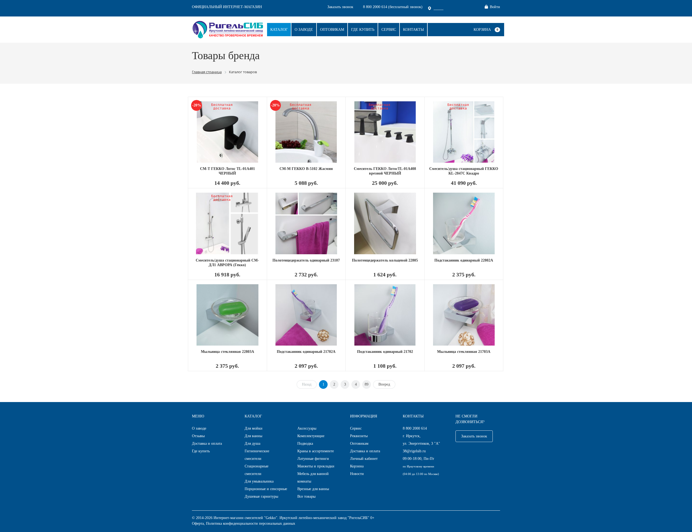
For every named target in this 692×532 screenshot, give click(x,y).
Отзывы (198, 436)
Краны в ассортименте (315, 451)
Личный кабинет (364, 459)
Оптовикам (332, 30)
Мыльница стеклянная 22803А (227, 352)
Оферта (198, 523)
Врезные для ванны (313, 489)
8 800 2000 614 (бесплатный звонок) (392, 7)
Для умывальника (259, 481)
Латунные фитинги (313, 459)
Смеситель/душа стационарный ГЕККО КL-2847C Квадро (463, 171)
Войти (495, 7)
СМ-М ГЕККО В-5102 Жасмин (306, 169)
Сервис (388, 30)
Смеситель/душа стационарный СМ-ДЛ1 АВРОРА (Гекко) (227, 262)
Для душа (252, 443)
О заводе (304, 30)
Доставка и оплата (207, 443)
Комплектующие (310, 436)
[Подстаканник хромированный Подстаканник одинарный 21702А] (306, 315)
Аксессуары (306, 428)
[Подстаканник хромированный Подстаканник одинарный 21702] (385, 315)
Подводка (305, 443)
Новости (357, 474)
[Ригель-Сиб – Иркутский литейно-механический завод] (228, 29)
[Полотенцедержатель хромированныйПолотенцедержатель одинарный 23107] (306, 223)
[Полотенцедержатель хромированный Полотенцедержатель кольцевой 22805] (385, 223)
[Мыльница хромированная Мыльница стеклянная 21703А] (464, 315)
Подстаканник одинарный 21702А (306, 352)
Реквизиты (359, 436)
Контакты (413, 30)
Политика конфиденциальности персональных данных (250, 523)
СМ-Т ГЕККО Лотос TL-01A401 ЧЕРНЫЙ (227, 171)
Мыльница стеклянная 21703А (463, 352)
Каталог (279, 30)
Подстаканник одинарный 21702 (385, 352)
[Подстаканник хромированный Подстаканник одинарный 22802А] (464, 223)
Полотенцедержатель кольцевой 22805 (385, 260)
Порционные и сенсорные (266, 489)
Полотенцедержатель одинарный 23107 (306, 260)
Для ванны (253, 436)
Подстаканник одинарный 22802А (463, 260)
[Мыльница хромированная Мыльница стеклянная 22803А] (227, 315)
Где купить (362, 30)
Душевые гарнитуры (261, 496)
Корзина (482, 30)
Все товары (306, 496)
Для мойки (253, 428)
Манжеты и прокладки (315, 466)
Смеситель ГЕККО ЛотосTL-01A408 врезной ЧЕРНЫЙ (385, 171)
